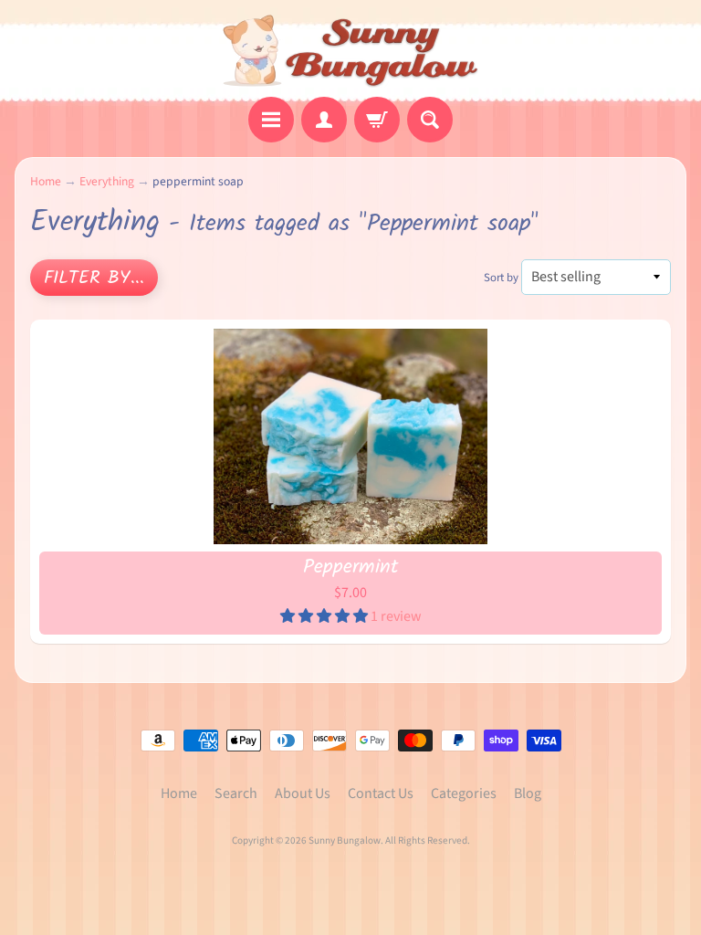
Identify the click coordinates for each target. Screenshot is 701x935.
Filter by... (94, 278)
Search (235, 793)
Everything (106, 181)
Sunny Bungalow (345, 840)
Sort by (501, 277)
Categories (464, 793)
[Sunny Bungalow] (351, 51)
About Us (302, 793)
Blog (527, 793)
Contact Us (380, 793)
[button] (325, 616)
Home (45, 181)
